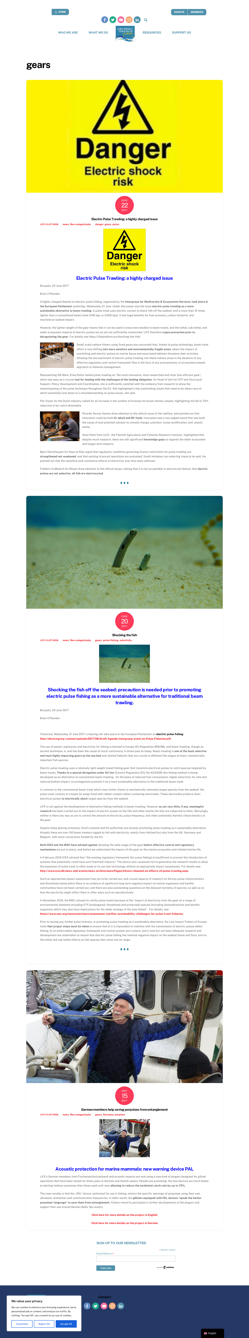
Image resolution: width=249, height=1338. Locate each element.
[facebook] (104, 19)
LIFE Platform (49, 224)
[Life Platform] (125, 34)
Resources (152, 32)
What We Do (98, 32)
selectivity (126, 640)
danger (99, 224)
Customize (22, 1324)
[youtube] (121, 19)
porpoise (120, 1114)
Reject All (44, 1324)
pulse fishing (110, 640)
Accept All (66, 1324)
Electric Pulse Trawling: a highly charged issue (124, 219)
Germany (108, 1114)
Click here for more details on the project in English (124, 1215)
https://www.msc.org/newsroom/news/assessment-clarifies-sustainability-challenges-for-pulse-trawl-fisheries (111, 913)
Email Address (105, 1253)
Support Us (181, 32)
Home (62, 11)
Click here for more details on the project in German (124, 1223)
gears (108, 224)
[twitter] (112, 19)
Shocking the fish (124, 635)
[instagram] (129, 19)
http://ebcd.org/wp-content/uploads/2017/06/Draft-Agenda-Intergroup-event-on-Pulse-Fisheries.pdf (105, 738)
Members (197, 12)
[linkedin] (137, 19)
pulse (115, 224)
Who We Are (68, 32)
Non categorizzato (80, 224)
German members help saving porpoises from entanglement (124, 1109)
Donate (179, 12)
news (66, 224)
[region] (44, 1313)
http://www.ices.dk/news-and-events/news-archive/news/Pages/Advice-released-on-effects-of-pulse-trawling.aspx (114, 870)
